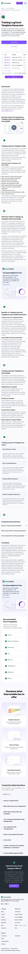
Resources (17, 908)
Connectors (17, 911)
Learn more (14, 46)
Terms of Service (5, 948)
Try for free (14, 42)
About (2, 911)
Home (2, 8)
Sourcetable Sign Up (7, 110)
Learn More (13, 886)
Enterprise (3, 919)
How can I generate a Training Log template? (12, 535)
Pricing (2, 917)
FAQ (16, 928)
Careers (3, 914)
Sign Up (20, 3)
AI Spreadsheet (5, 941)
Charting (3, 944)
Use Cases (17, 922)
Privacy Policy (14, 948)
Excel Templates (10, 8)
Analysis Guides (18, 914)
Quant (20, 925)
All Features (17, 935)
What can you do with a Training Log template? (13, 530)
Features (3, 933)
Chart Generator (19, 919)
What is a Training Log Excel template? (11, 525)
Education (3, 922)
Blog (2, 925)
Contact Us (6, 794)
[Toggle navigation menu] (25, 3)
